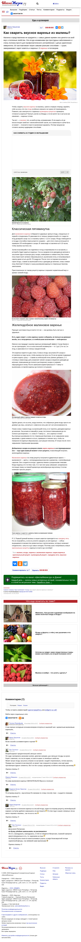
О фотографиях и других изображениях (14, 914)
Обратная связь (70, 873)
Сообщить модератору (45, 723)
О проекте (56, 868)
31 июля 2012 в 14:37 (25, 777)
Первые (19, 705)
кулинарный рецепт (39, 555)
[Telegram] (62, 27)
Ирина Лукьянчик (14, 737)
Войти (56, 3)
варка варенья (59, 552)
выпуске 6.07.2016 (26, 591)
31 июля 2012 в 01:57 (28, 805)
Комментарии (48, 10)
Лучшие (25, 705)
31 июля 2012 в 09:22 (34, 789)
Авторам (55, 874)
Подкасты (60, 10)
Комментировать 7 (21, 570)
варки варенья (48, 448)
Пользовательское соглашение (12, 911)
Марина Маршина (11, 777)
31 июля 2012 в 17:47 (26, 750)
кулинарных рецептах (48, 111)
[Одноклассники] (59, 27)
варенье (43, 48)
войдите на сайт (51, 710)
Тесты (39, 10)
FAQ (54, 871)
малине (23, 120)
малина (20, 552)
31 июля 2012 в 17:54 (29, 825)
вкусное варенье (29, 107)
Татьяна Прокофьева (16, 723)
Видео (69, 10)
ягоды (25, 552)
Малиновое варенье (19, 458)
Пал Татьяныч (13, 749)
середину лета (63, 538)
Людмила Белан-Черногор (17, 789)
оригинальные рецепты (20, 548)
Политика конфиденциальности (12, 909)
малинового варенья (23, 234)
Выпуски (13, 10)
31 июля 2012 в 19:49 (28, 738)
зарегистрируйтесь (35, 710)
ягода (29, 109)
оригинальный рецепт (21, 555)
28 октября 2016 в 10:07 (31, 723)
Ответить (13, 733)
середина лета (53, 555)
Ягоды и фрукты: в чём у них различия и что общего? (53, 633)
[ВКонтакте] (57, 27)
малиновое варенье (44, 552)
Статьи (32, 10)
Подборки (23, 10)
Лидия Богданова (14, 804)
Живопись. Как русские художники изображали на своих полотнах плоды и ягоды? (55, 613)
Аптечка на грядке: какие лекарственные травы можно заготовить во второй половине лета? (54, 653)
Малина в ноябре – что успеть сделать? (51, 673)
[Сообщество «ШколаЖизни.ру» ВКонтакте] (16, 14)
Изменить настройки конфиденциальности (15, 935)
